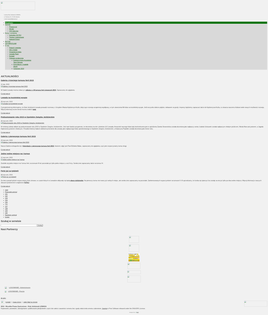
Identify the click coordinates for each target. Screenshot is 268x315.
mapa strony (17, 302)
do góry (3, 298)
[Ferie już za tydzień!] (8, 177)
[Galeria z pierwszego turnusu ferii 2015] (15, 142)
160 (6, 213)
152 (6, 196)
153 (6, 198)
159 (6, 211)
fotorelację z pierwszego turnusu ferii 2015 (38, 146)
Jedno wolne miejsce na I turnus (15, 154)
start (6, 190)
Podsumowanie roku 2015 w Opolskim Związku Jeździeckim (27, 117)
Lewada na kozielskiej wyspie (14, 98)
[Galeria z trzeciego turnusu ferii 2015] (14, 86)
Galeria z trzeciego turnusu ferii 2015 (17, 80)
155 (6, 202)
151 (6, 194)
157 (6, 207)
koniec (7, 217)
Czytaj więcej (5, 94)
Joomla (104, 308)
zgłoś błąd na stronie (30, 302)
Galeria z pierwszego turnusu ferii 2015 (18, 136)
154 (6, 200)
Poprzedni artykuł (11, 192)
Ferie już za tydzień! (10, 171)
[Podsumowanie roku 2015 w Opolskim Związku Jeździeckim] (22, 123)
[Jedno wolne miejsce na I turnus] (12, 159)
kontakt (8, 302)
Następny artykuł (11, 215)
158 (6, 209)
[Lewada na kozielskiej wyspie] (12, 104)
